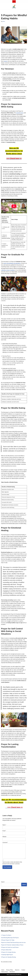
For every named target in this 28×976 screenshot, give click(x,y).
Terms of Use (4, 971)
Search (2, 881)
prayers (6, 61)
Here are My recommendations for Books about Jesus (14, 151)
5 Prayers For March (6, 935)
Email (4, 830)
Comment (5, 842)
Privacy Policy (9, 970)
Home (2, 970)
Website (4, 836)
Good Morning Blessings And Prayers (10, 937)
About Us (17, 970)
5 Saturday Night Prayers (7, 954)
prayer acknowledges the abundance (12, 263)
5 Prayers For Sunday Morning (8, 952)
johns (3, 21)
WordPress (18, 974)
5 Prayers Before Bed (6, 949)
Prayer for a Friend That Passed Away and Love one (13, 942)
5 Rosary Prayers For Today (7, 940)
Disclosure (12, 971)
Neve (8, 974)
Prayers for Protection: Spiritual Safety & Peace (12, 945)
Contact (23, 970)
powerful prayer (19, 112)
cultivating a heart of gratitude (8, 270)
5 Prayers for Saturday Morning (8, 957)
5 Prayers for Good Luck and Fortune (10, 947)
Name (4, 824)
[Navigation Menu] (14, 1)
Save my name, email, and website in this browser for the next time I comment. (12, 862)
